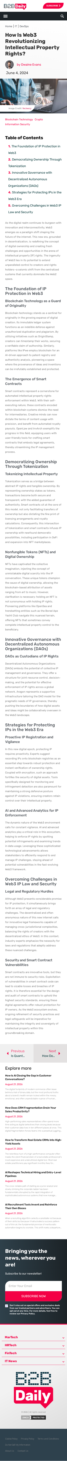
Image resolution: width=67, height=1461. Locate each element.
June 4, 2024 (17, 73)
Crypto (39, 119)
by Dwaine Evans (29, 64)
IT (16, 26)
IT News (11, 1361)
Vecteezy (26, 108)
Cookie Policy (11, 1438)
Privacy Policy (27, 1438)
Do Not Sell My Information (17, 1445)
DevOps (24, 26)
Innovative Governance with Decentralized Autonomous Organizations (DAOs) (30, 179)
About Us (9, 1451)
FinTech (11, 1353)
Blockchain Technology (19, 119)
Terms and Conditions (48, 1438)
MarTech (11, 1337)
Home (8, 26)
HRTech (10, 1345)
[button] (62, 16)
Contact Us (23, 1451)
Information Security (17, 124)
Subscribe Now (33, 1296)
